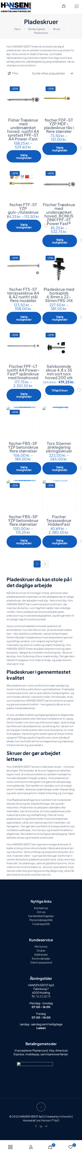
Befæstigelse (36, 29)
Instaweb (65, 1116)
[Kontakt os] (46, 1126)
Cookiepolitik (41, 924)
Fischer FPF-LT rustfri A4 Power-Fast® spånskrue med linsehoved (23, 372)
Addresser (41, 954)
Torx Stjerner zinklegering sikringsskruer (59, 447)
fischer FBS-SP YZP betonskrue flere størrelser (23, 520)
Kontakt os (41, 908)
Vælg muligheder (24, 156)
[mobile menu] (76, 6)
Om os (41, 912)
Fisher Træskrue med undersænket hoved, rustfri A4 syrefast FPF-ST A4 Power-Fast (23, 129)
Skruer (56, 29)
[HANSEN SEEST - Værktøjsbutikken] (16, 7)
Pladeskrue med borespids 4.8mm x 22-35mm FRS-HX (59, 295)
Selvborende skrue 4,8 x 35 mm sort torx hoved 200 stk (59, 372)
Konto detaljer (41, 958)
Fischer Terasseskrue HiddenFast (58, 520)
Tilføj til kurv (60, 390)
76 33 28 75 (43, 996)
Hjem (17, 29)
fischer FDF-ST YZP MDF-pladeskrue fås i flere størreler (59, 125)
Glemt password (41, 962)
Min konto (41, 946)
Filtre (15, 73)
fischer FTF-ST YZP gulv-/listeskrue (23, 208)
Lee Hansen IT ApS (47, 1120)
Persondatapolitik (41, 920)
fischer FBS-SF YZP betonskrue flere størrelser (23, 447)
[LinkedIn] (41, 1126)
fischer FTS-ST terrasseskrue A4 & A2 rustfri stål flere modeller (23, 295)
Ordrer (41, 950)
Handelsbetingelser (41, 916)
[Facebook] (36, 1126)
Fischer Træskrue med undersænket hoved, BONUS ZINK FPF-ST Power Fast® (59, 214)
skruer (10, 741)
